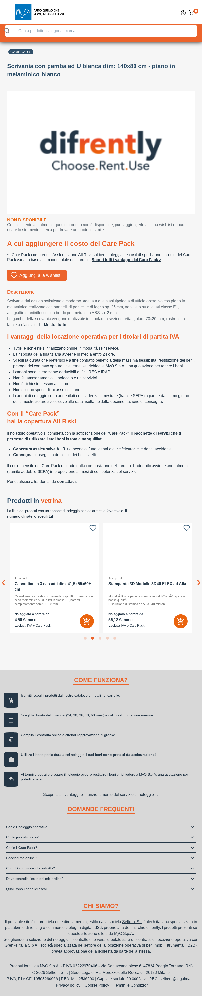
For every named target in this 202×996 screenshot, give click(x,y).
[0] (192, 13)
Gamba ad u (20, 52)
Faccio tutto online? (21, 858)
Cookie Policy (97, 985)
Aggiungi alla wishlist (39, 275)
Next (198, 578)
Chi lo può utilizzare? (22, 837)
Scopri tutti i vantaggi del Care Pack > (126, 260)
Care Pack (43, 625)
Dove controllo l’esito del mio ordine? (35, 879)
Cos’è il (21, 848)
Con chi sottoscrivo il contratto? (30, 868)
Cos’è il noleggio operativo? (27, 827)
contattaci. (67, 481)
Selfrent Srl (132, 922)
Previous (3, 578)
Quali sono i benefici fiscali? (27, 889)
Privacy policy (68, 985)
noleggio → (149, 794)
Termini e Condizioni (132, 985)
